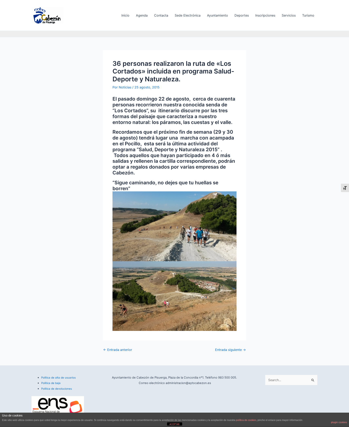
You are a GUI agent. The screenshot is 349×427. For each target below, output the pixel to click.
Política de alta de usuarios (58, 377)
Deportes (241, 15)
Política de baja (51, 383)
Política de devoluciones (56, 388)
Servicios (289, 15)
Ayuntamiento (217, 15)
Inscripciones (265, 15)
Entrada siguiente (230, 349)
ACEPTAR (174, 424)
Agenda (142, 15)
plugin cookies (339, 422)
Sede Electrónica (188, 15)
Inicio (125, 15)
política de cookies (246, 420)
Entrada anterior (117, 349)
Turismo (308, 15)
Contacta (161, 15)
